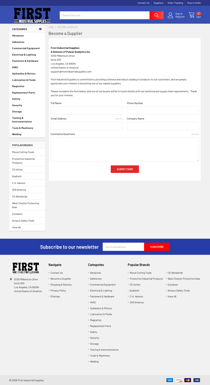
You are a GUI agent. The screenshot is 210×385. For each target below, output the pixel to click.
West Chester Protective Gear (25, 205)
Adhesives (18, 41)
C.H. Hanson (18, 182)
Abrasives (18, 35)
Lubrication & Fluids (24, 79)
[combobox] (112, 15)
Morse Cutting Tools (23, 152)
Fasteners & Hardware (25, 60)
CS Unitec (17, 169)
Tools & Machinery (22, 127)
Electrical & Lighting (24, 54)
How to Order (194, 2)
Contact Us (143, 2)
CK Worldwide (19, 196)
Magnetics (18, 86)
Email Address (87, 118)
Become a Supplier (61, 278)
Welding (16, 134)
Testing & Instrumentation (22, 119)
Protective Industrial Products (23, 160)
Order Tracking (175, 2)
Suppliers (159, 2)
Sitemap (55, 296)
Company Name (135, 118)
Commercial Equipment (26, 48)
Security (17, 105)
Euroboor (17, 213)
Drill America (19, 189)
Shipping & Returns (61, 284)
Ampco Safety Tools (23, 220)
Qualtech (17, 176)
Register (180, 16)
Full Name (56, 103)
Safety (16, 98)
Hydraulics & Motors (23, 73)
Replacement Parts (23, 92)
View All (16, 227)
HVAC (15, 67)
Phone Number (135, 103)
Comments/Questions (125, 133)
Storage (17, 111)
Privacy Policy (58, 290)
